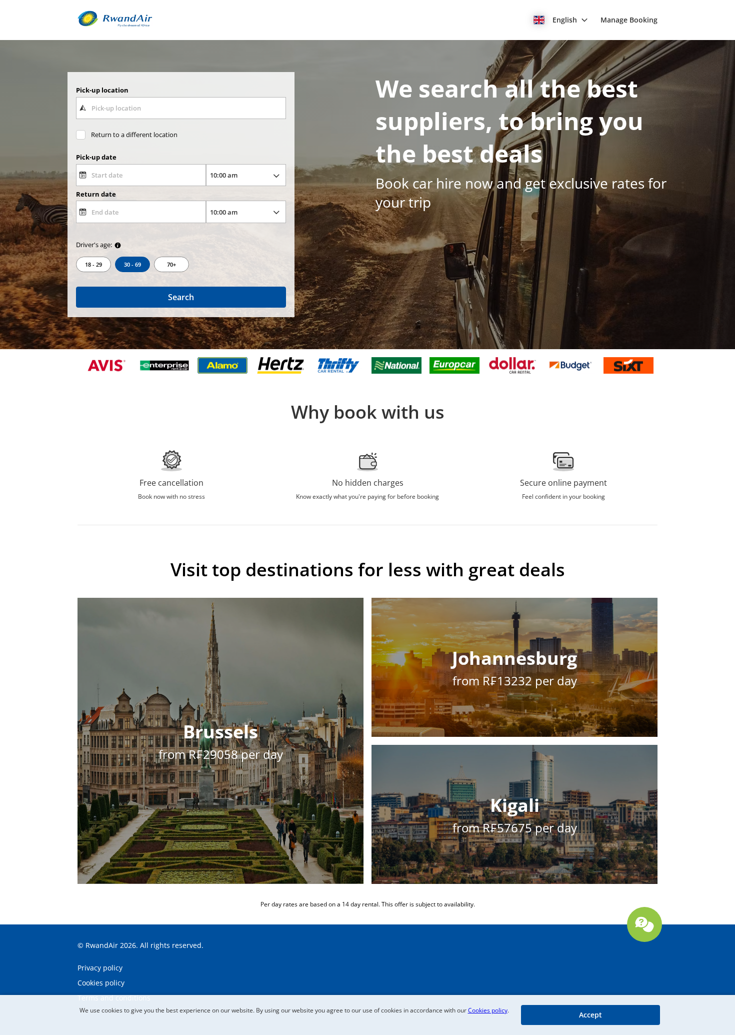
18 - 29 (93, 264)
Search (181, 297)
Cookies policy (488, 1010)
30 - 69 (132, 264)
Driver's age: (94, 244)
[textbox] (181, 108)
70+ (171, 264)
